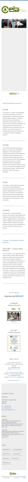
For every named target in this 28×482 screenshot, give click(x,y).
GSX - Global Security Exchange (14, 372)
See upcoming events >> (14, 380)
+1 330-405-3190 (7, 406)
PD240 (5, 182)
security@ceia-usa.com (10, 409)
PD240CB (6, 210)
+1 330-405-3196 (7, 408)
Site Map (24, 477)
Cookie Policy (16, 477)
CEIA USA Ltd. (16, 369)
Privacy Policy (6, 477)
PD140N (6, 145)
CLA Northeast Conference (14, 362)
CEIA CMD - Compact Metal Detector (13, 250)
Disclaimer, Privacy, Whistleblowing (18, 476)
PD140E (5, 110)
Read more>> (5, 427)
